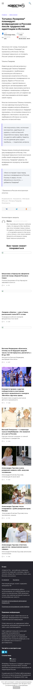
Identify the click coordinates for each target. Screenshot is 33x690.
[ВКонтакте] (6, 652)
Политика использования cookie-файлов (15, 606)
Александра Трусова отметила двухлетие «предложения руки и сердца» (15, 547)
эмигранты (6, 203)
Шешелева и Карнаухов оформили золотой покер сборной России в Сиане (15, 276)
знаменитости (7, 199)
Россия (5, 201)
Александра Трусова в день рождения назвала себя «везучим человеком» (15, 470)
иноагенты (17, 199)
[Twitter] (3, 652)
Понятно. (16, 687)
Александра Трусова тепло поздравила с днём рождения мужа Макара (16, 509)
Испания (26, 199)
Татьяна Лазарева (15, 201)
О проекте (5, 580)
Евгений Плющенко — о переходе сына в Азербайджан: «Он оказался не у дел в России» (16, 432)
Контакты (16, 580)
